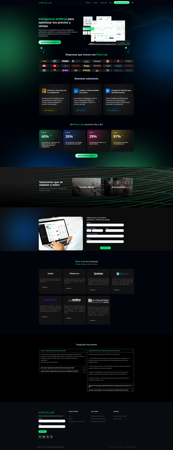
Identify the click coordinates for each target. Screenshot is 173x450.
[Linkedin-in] (40, 436)
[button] (97, 2)
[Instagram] (47, 436)
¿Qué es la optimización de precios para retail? (53, 350)
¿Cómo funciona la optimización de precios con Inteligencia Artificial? (59, 371)
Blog (110, 2)
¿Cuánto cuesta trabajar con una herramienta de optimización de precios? (108, 390)
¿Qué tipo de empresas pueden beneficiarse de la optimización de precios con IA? (110, 386)
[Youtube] (43, 436)
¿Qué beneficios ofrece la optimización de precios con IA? (104, 350)
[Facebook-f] (51, 436)
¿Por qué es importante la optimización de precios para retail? (57, 367)
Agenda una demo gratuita (121, 2)
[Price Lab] (45, 3)
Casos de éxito (103, 2)
